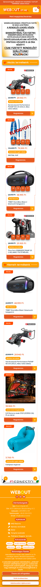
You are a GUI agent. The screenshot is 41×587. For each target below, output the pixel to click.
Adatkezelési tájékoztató (20, 583)
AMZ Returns (13, 199)
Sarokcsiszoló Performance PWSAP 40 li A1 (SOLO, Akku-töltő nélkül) (19, 107)
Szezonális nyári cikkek (17, 152)
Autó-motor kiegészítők (15, 410)
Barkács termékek (15, 102)
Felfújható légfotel (13, 465)
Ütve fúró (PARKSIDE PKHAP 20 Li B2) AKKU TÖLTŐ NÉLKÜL (20, 251)
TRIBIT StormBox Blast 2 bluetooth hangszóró (17, 203)
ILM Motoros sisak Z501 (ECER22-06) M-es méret (20, 414)
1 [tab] (19, 54)
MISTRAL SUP (13, 155)
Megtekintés (18, 113)
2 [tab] (21, 54)
